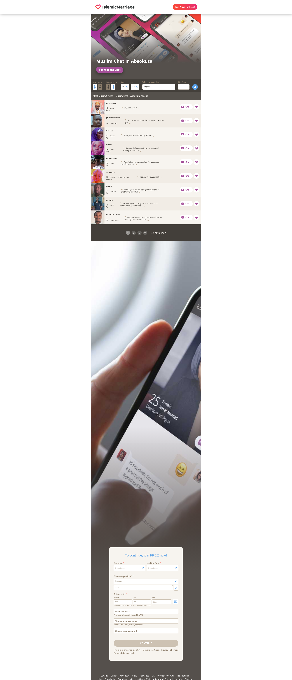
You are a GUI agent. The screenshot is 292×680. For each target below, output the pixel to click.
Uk (153, 675)
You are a (97, 82)
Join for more (157, 232)
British (114, 675)
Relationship (183, 675)
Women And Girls (165, 675)
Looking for (112, 82)
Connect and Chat (110, 69)
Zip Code (182, 82)
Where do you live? (151, 82)
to (132, 82)
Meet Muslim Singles (103, 95)
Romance (144, 675)
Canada (104, 675)
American (124, 675)
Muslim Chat (122, 95)
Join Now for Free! (185, 6)
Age (123, 82)
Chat (134, 675)
